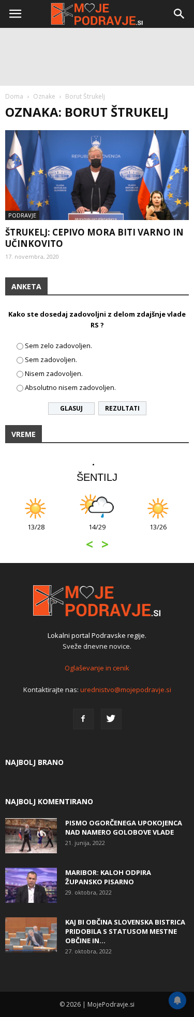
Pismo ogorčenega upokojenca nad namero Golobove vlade (123, 827)
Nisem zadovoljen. (54, 373)
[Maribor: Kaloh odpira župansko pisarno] (31, 885)
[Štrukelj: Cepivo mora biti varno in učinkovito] (97, 175)
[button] (179, 14)
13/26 (158, 532)
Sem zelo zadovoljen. (58, 345)
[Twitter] (111, 719)
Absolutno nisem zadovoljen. (70, 387)
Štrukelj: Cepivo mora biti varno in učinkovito (94, 237)
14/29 (97, 532)
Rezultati (122, 408)
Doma (14, 96)
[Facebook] (83, 719)
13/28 (35, 532)
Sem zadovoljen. (51, 359)
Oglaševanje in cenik (97, 667)
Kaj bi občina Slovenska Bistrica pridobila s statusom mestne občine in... (125, 931)
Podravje (22, 215)
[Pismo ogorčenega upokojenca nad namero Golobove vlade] (31, 836)
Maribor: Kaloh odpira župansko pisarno (108, 877)
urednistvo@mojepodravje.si (125, 689)
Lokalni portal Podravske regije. (97, 635)
